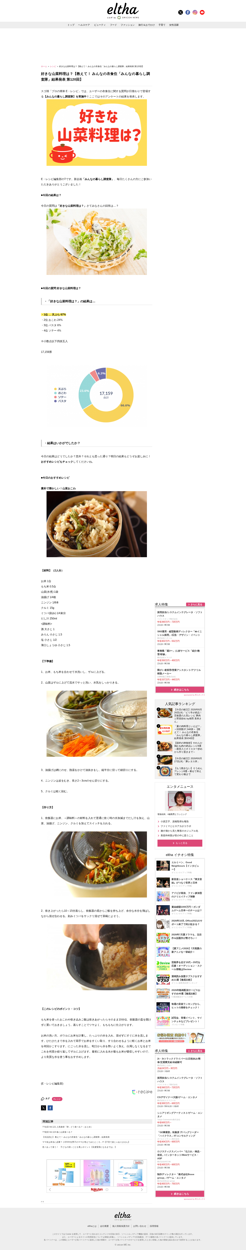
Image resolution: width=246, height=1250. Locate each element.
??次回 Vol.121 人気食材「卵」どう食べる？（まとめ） (67, 1127)
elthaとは (92, 1226)
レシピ (53, 66)
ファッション (128, 25)
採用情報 (154, 1226)
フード (113, 25)
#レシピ (57, 1099)
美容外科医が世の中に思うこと (177, 835)
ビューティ (100, 25)
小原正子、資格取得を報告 (175, 821)
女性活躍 (174, 25)
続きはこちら (181, 689)
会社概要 (104, 1226)
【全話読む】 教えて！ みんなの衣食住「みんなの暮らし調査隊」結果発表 (76, 1137)
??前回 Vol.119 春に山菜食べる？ (57, 1132)
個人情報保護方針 (121, 1226)
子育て (162, 25)
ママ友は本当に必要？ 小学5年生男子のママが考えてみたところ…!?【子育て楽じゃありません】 (86, 1142)
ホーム (44, 66)
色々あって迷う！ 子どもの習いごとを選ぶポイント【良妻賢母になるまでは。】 (79, 1147)
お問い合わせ (139, 1226)
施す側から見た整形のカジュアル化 (179, 830)
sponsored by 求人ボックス (194, 695)
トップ (70, 25)
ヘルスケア (84, 25)
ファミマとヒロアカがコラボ (176, 826)
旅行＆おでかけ (146, 25)
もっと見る (181, 843)
